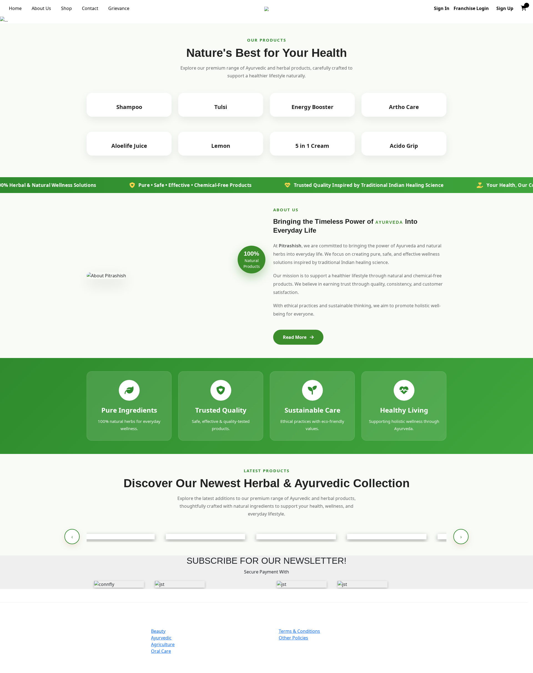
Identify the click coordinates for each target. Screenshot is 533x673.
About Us (41, 8)
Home (15, 8)
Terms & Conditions (299, 631)
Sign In (441, 8)
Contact (90, 8)
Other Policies (293, 638)
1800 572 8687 (436, 656)
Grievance (118, 8)
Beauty (158, 631)
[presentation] (72, 536)
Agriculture (163, 644)
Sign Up (504, 8)
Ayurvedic (161, 638)
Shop (66, 8)
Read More (295, 337)
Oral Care (161, 651)
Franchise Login (471, 8)
